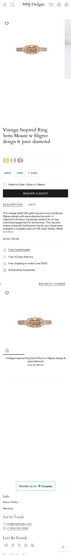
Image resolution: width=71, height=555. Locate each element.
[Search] (12, 5)
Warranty (8, 508)
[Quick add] (7, 350)
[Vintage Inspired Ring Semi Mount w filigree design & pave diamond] (35, 322)
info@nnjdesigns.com (19, 523)
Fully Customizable (19, 249)
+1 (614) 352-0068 (17, 528)
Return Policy (10, 502)
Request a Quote (35, 193)
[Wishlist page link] (51, 5)
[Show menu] (4, 5)
